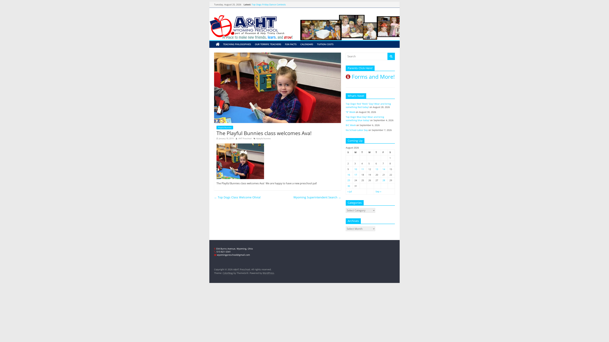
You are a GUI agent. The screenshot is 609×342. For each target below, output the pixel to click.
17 (355, 174)
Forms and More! (372, 76)
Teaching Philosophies (237, 44)
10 (355, 169)
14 (384, 169)
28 (384, 180)
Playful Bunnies (225, 127)
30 (348, 185)
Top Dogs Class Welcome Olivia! (237, 197)
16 (348, 174)
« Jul (349, 191)
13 (377, 169)
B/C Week (351, 125)
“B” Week (350, 112)
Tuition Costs (325, 44)
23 (348, 180)
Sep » (378, 191)
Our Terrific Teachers (268, 44)
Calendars (306, 44)
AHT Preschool (245, 138)
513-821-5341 (223, 251)
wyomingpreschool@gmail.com (233, 254)
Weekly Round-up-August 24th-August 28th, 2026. (278, 4)
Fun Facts (291, 44)
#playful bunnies (263, 138)
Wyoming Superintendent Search (317, 197)
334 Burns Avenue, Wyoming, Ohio (234, 248)
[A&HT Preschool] (217, 44)
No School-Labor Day (357, 130)
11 (362, 169)
